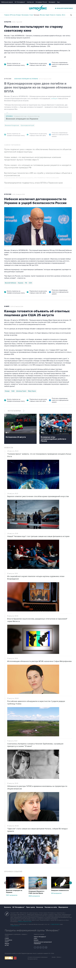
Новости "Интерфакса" (40, 936)
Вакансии (39, 907)
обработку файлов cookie (24, 921)
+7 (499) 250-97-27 (15, 925)
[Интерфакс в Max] (46, 947)
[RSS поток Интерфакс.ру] (43, 947)
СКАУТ (7, 942)
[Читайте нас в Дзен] (35, 947)
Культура (36, 15)
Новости (52, 15)
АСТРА (7, 945)
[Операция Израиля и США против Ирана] (38, 889)
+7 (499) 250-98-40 (55, 924)
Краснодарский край (27, 125)
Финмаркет (52, 2)
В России (13, 15)
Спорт (31, 15)
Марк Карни (32, 391)
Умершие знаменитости (60, 890)
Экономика (25, 15)
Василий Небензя (10, 283)
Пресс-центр (30, 907)
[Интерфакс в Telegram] (38, 947)
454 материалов (56, 893)
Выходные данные (33, 959)
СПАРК (7, 938)
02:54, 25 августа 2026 (16, 306)
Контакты (7, 907)
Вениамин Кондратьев (12, 125)
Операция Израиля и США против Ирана (36, 892)
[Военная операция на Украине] (15, 888)
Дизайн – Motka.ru (56, 957)
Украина (20, 283)
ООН (30, 283)
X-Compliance (8, 940)
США (12, 391)
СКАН (35, 938)
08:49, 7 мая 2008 (17, 22)
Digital (47, 15)
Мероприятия (63, 907)
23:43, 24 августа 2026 (18, 194)
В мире (18, 15)
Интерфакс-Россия (41, 2)
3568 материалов (34, 896)
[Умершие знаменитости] (60, 888)
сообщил (54, 99)
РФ (26, 283)
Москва (42, 15)
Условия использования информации (38, 957)
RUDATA (36, 940)
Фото (63, 15)
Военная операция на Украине (26, 79)
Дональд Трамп (21, 391)
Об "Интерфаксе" (20, 2)
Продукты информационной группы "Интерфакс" (32, 930)
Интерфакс (38, 8)
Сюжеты (58, 15)
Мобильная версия (7, 2)
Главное (6, 15)
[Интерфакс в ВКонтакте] (40, 947)
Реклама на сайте (51, 907)
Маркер (7, 943)
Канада (7, 391)
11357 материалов (11, 895)
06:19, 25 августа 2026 (45, 79)
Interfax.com (30, 2)
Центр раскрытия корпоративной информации (43, 942)
